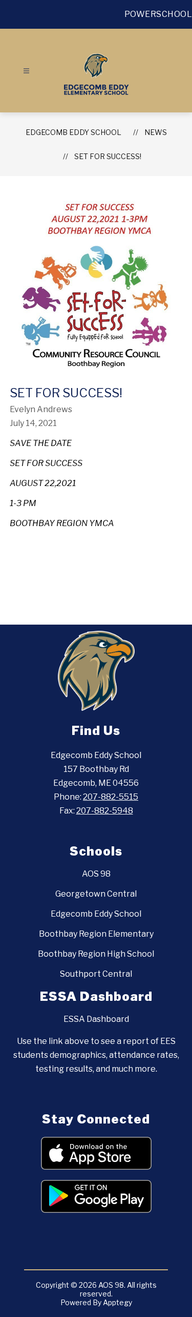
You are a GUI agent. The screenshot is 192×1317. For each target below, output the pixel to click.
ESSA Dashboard (96, 1019)
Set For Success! (107, 156)
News (155, 132)
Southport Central (96, 974)
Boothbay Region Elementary (96, 934)
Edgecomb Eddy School (73, 132)
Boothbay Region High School (96, 954)
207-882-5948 (104, 811)
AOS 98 (96, 874)
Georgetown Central (96, 894)
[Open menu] (26, 71)
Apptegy (117, 1302)
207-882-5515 (110, 797)
